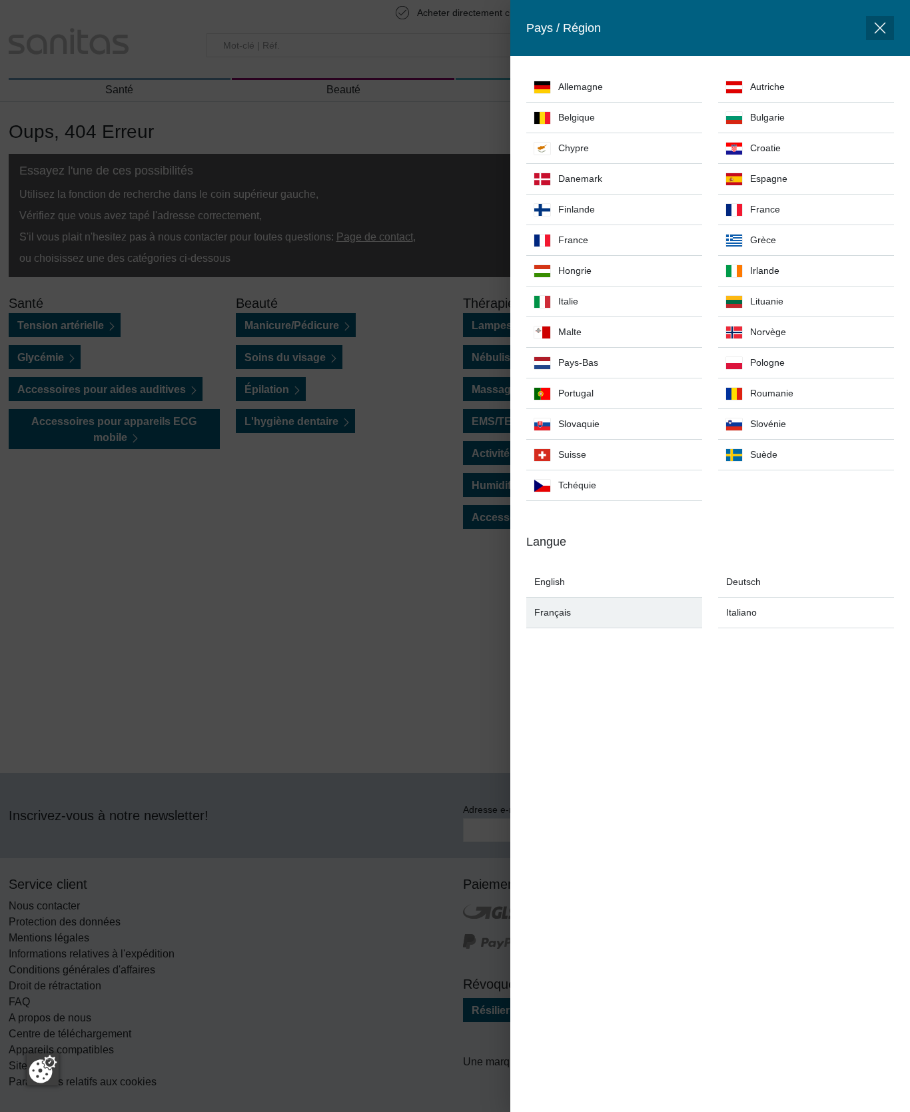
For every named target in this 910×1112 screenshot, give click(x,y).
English (549, 581)
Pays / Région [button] (563, 28)
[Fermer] (880, 28)
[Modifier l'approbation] (43, 1069)
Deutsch (743, 581)
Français (552, 612)
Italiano (741, 612)
